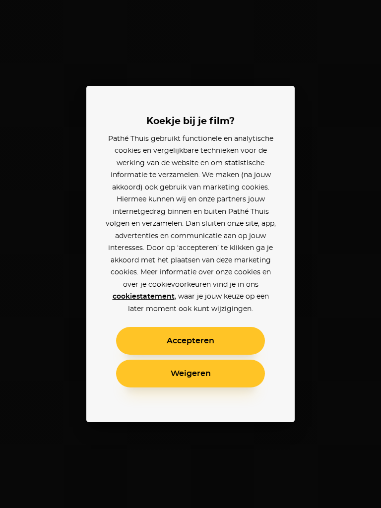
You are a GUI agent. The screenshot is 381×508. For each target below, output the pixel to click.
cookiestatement (144, 296)
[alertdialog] (190, 254)
